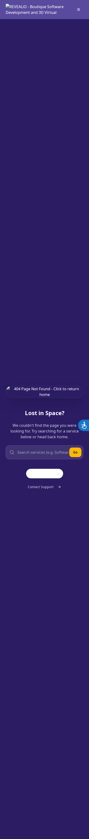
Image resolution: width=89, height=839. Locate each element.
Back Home (48, 473)
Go (75, 452)
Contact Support (41, 487)
